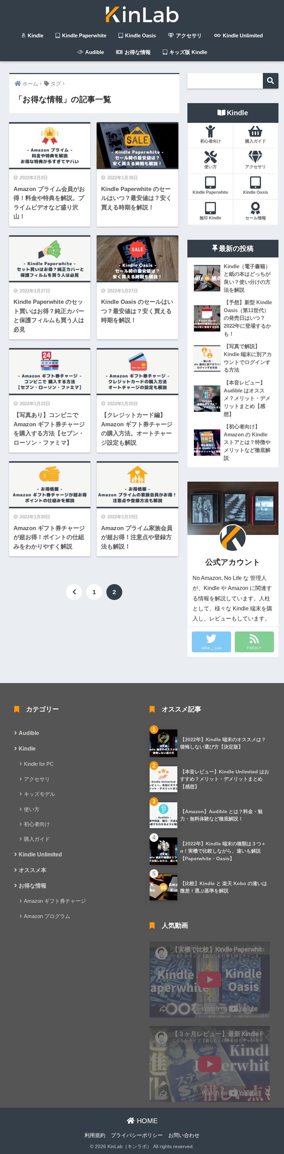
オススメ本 (32, 870)
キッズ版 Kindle (187, 52)
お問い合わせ (183, 1135)
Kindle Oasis (140, 35)
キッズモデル (39, 794)
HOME (146, 1121)
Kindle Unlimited (242, 35)
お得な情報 (137, 52)
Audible (94, 52)
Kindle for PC (39, 764)
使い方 (31, 809)
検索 (270, 81)
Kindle (34, 35)
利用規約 (95, 1135)
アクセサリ (188, 35)
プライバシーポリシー (137, 1135)
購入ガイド (37, 839)
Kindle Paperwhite (83, 35)
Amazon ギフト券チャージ (55, 901)
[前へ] (74, 592)
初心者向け (37, 824)
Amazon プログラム (47, 916)
